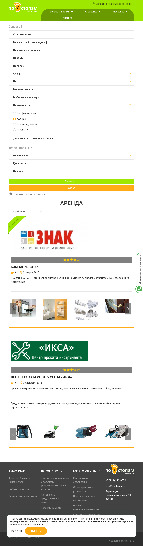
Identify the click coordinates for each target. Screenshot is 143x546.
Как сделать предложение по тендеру (50, 498)
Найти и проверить (20, 489)
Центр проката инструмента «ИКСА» (42, 377)
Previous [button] (13, 308)
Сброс (71, 188)
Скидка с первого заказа (23, 496)
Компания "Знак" (25, 266)
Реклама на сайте (51, 507)
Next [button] (128, 308)
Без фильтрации (26, 113)
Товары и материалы (24, 194)
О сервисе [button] (91, 11)
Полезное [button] (118, 11)
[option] (24, 308)
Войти (68, 18)
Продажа (22, 129)
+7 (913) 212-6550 (116, 480)
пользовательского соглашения (27, 524)
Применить (71, 181)
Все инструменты (27, 124)
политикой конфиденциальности (91, 521)
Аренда (21, 118)
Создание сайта (118, 540)
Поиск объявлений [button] (59, 11)
